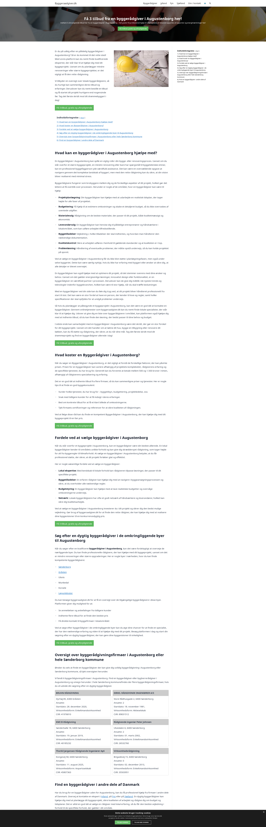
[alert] (133, 818)
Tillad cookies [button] (122, 822)
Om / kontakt (194, 3)
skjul (82, 118)
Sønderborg (64, 566)
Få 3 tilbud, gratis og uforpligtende (133, 28)
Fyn (171, 3)
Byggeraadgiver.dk (66, 3)
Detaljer (155, 818)
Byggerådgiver (150, 3)
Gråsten (62, 572)
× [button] (263, 812)
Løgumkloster (65, 593)
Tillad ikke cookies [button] (141, 822)
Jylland (164, 3)
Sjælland (181, 3)
